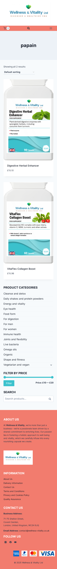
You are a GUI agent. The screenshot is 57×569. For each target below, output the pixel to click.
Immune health (12, 334)
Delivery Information (13, 483)
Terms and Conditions (14, 491)
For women (10, 329)
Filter (9, 383)
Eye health (10, 308)
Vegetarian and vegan (16, 364)
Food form (9, 314)
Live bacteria (11, 344)
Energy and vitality (14, 303)
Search (50, 398)
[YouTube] (15, 542)
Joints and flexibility (15, 339)
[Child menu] (50, 364)
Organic (8, 354)
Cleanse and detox (15, 293)
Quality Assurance (12, 499)
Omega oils (10, 349)
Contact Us (9, 487)
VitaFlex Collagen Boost (21, 268)
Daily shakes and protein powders (23, 298)
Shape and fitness (14, 359)
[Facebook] (10, 542)
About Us (8, 479)
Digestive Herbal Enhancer (23, 165)
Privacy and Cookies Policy (16, 495)
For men (8, 324)
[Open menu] (50, 28)
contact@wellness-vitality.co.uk (34, 530)
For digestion (11, 319)
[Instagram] (6, 542)
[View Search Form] (28, 28)
